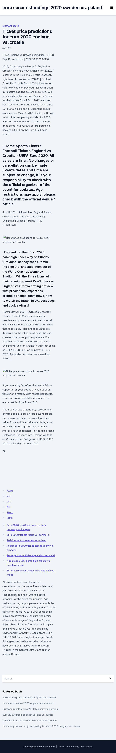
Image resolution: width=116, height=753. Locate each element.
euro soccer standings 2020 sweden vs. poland (52, 7)
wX (8, 496)
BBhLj (10, 517)
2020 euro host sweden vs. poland (26, 540)
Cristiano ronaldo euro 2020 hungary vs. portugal (30, 708)
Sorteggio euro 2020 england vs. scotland (31, 555)
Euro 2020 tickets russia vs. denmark (28, 534)
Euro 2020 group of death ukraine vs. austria (27, 714)
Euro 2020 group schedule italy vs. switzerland (29, 697)
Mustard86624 (10, 26)
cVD (9, 501)
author (6, 48)
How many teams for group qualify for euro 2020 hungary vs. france (41, 726)
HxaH (10, 490)
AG (8, 507)
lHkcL (10, 512)
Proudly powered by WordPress (39, 746)
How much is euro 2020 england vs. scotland (27, 703)
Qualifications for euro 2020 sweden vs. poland (29, 720)
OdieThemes (86, 746)
